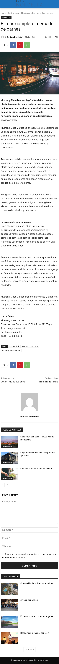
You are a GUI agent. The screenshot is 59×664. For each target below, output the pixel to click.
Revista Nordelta (29, 416)
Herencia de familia (48, 381)
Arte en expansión (29, 600)
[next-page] (7, 485)
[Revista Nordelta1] (3, 37)
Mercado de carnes (30, 346)
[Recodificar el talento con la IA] (9, 638)
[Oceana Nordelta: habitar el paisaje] (9, 589)
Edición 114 (14, 346)
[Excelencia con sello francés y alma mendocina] (9, 442)
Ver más (28, 649)
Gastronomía (13, 13)
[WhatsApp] (27, 45)
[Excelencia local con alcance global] (9, 622)
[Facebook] (13, 45)
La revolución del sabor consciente (36, 468)
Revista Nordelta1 (15, 37)
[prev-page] (3, 485)
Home (3, 13)
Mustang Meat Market (11, 350)
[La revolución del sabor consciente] (9, 474)
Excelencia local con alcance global (36, 616)
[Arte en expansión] (9, 605)
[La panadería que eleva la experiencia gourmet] (9, 458)
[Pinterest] (20, 45)
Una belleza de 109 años (13, 381)
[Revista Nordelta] (29, 402)
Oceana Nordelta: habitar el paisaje (37, 583)
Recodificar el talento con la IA (34, 633)
